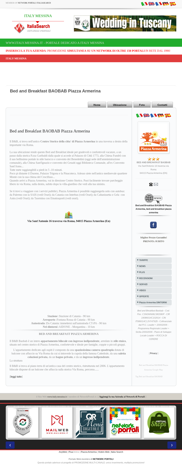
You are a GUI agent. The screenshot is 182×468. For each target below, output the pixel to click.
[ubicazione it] (144, 4)
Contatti (162, 104)
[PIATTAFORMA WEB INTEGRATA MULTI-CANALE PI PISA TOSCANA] (23, 422)
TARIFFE (143, 260)
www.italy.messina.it (57, 396)
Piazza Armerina (89, 452)
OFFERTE (144, 296)
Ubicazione (120, 104)
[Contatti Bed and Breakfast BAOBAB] (153, 184)
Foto (142, 104)
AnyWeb (63, 452)
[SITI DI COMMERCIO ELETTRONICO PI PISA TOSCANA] (159, 422)
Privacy (153, 353)
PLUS (142, 272)
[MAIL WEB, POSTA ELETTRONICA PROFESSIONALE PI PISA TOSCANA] (57, 422)
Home (96, 104)
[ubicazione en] (151, 4)
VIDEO (142, 290)
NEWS (142, 266)
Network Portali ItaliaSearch (34, 3)
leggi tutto (16, 376)
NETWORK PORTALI (103, 459)
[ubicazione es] (172, 4)
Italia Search (117, 452)
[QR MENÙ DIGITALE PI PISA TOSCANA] (91, 422)
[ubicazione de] (165, 4)
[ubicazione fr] (158, 4)
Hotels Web (103, 452)
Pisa (71, 452)
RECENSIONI (145, 278)
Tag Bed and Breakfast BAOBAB (148, 377)
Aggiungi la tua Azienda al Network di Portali (122, 396)
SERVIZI (143, 284)
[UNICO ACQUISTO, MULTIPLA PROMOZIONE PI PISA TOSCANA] (125, 422)
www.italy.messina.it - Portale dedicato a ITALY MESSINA (55, 43)
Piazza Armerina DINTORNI (153, 302)
